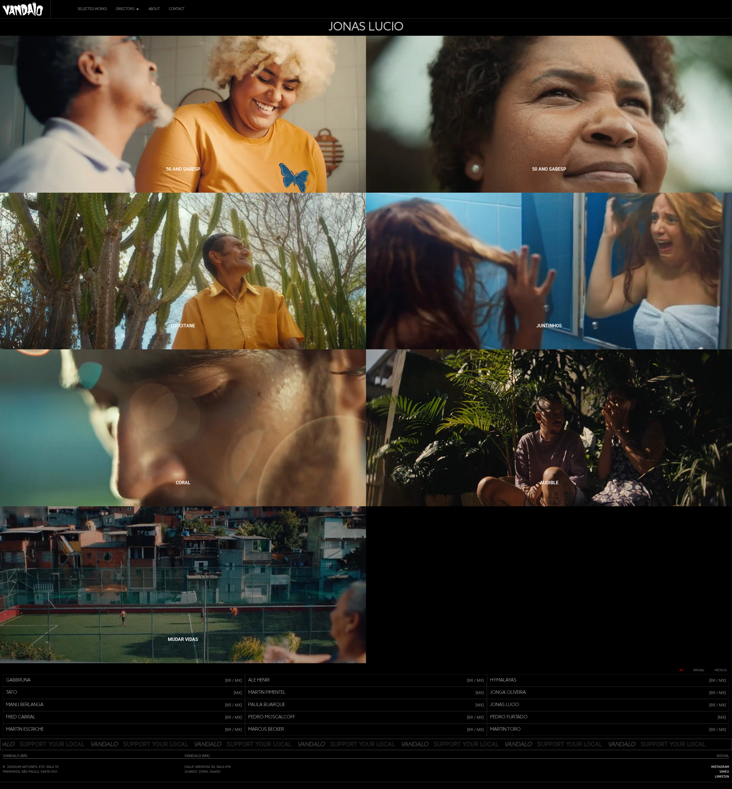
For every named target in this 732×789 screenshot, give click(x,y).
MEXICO (721, 670)
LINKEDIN (722, 776)
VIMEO (724, 772)
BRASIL (699, 670)
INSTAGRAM (720, 767)
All (681, 670)
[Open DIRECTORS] (137, 9)
